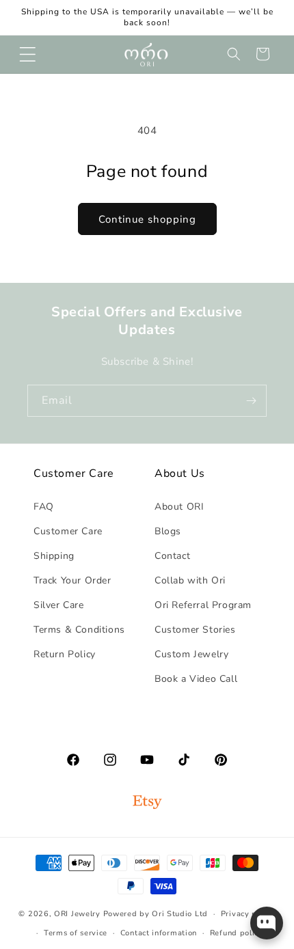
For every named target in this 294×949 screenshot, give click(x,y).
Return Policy (65, 654)
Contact (172, 555)
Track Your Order (72, 580)
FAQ (44, 506)
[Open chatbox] (266, 923)
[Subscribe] (251, 401)
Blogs (168, 531)
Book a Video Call (196, 678)
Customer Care (68, 531)
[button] (27, 54)
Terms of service (75, 933)
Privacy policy (248, 914)
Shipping (54, 555)
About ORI (179, 506)
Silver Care (59, 605)
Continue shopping (147, 219)
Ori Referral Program (203, 605)
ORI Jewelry (77, 914)
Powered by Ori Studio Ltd (156, 914)
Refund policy (236, 933)
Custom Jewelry (191, 654)
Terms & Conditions (79, 629)
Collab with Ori (190, 580)
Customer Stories (195, 629)
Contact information (158, 933)
